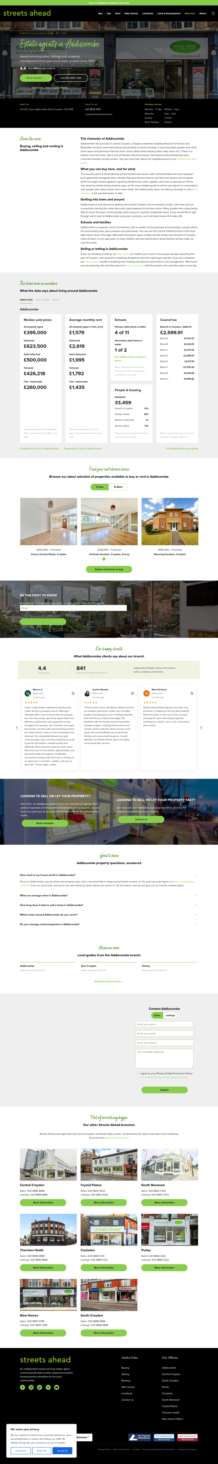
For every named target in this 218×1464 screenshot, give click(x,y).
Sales (157, 1015)
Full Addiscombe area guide (182, 448)
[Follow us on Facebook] (22, 1387)
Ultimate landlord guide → (109, 981)
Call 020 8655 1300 (71, 78)
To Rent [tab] (118, 487)
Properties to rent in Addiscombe (83, 448)
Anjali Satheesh (100, 689)
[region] (41, 1441)
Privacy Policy (104, 1449)
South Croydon (170, 1380)
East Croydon (52, 87)
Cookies (136, 1449)
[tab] (93, 559)
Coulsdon (167, 1393)
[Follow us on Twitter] (48, 1387)
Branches (190, 13)
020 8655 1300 (93, 109)
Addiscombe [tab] (26, 299)
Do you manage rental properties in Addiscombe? (49, 924)
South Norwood (170, 1399)
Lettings (170, 1015)
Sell (109, 13)
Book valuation (45, 823)
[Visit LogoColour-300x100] (80, 1437)
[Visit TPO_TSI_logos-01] (139, 1437)
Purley (165, 1387)
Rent (117, 13)
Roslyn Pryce (39, 689)
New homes (128, 1387)
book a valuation (135, 265)
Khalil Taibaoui (159, 689)
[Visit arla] (164, 1437)
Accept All (62, 1450)
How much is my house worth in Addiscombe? (47, 875)
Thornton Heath (171, 1412)
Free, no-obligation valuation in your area (109, 2)
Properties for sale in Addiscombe (39, 448)
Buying (125, 1367)
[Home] (27, 13)
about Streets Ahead (116, 1137)
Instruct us (141, 819)
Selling (125, 1374)
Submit (164, 1090)
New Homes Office (172, 1419)
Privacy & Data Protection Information (159, 1449)
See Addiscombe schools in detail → (130, 359)
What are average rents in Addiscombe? (44, 895)
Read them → (68, 68)
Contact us (127, 1399)
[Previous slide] (17, 727)
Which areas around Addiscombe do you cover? (48, 915)
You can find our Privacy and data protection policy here (164, 1077)
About (202, 13)
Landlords (147, 13)
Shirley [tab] (56, 299)
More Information (43, 1202)
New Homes (131, 13)
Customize (21, 1450)
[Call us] (213, 13)
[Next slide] (201, 727)
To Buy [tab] (99, 487)
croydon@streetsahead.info (98, 114)
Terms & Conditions (121, 1449)
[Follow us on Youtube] (56, 1387)
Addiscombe (37, 87)
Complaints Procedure (187, 1449)
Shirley (64, 87)
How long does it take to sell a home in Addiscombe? (51, 905)
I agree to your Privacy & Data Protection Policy (166, 1073)
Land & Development (169, 13)
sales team (123, 254)
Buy (100, 13)
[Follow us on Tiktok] (39, 1387)
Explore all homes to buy (109, 569)
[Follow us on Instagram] (31, 1387)
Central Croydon (171, 1374)
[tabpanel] (109, 535)
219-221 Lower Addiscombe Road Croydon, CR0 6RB (46, 109)
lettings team (92, 261)
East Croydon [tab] (42, 299)
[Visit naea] (187, 1437)
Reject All (41, 1450)
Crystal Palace (170, 1406)
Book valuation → (36, 78)
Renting (125, 1380)
